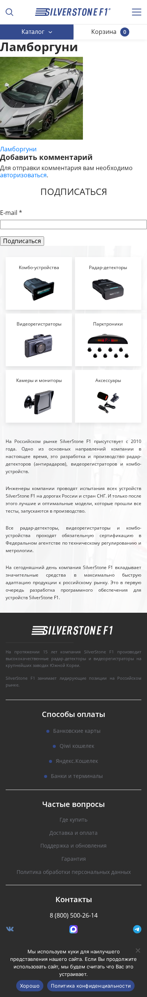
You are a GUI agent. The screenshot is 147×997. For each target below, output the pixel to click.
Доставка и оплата (73, 833)
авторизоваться (23, 175)
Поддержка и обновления (73, 846)
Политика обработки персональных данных (74, 872)
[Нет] (137, 950)
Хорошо (30, 986)
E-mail (11, 212)
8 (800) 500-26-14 (74, 915)
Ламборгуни (18, 149)
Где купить (73, 820)
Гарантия (73, 859)
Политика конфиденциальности (91, 986)
